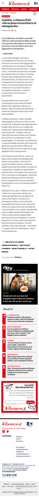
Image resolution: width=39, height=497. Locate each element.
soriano (5, 252)
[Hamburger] (3, 3)
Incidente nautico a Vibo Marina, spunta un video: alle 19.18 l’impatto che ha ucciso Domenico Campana (20, 319)
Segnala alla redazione (17, 484)
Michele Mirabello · (20, 248)
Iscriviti (30, 402)
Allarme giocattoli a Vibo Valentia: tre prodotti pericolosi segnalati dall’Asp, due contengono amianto (20, 358)
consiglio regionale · (10, 245)
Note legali (10, 486)
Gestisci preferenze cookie (24, 486)
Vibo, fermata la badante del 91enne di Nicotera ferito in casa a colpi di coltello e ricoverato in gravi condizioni (20, 371)
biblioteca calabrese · (15, 242)
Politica (13, 12)
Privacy (27, 484)
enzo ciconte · (25, 245)
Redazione (7, 484)
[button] (34, 14)
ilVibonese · (6, 248)
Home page (5, 12)
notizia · (31, 248)
